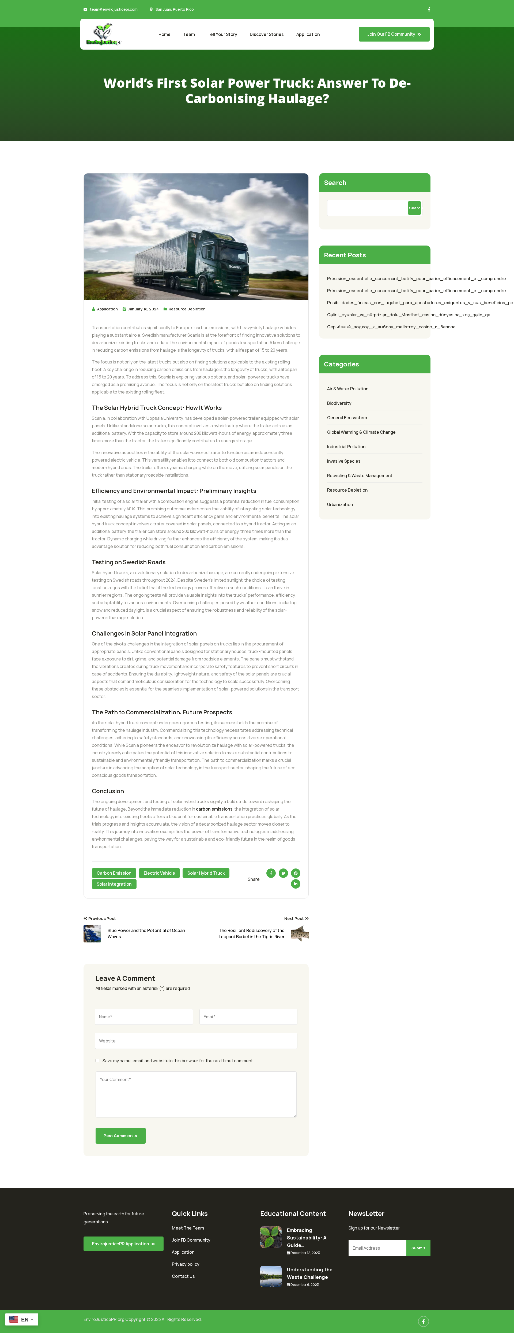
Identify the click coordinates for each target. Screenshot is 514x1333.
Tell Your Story (222, 34)
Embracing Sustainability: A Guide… (307, 1237)
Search (335, 182)
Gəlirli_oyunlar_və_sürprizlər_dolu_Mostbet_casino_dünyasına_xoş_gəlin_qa (408, 315)
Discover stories (267, 34)
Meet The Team (188, 1228)
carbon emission (114, 873)
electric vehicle (159, 873)
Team (189, 34)
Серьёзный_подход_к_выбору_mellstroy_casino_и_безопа (391, 327)
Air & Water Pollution (347, 389)
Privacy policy (185, 1264)
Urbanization (340, 504)
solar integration (114, 884)
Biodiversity (339, 403)
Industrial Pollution (346, 447)
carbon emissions (214, 809)
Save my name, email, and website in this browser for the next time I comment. (178, 1061)
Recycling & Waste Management (359, 475)
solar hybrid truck (206, 873)
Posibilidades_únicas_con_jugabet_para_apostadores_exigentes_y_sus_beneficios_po (420, 303)
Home (164, 34)
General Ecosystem (347, 418)
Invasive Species (344, 461)
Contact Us (183, 1276)
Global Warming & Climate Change (361, 432)
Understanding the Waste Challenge (309, 1273)
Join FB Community (191, 1240)
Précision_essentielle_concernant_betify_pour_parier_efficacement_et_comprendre (416, 278)
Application (308, 34)
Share (254, 879)
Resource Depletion (187, 308)
